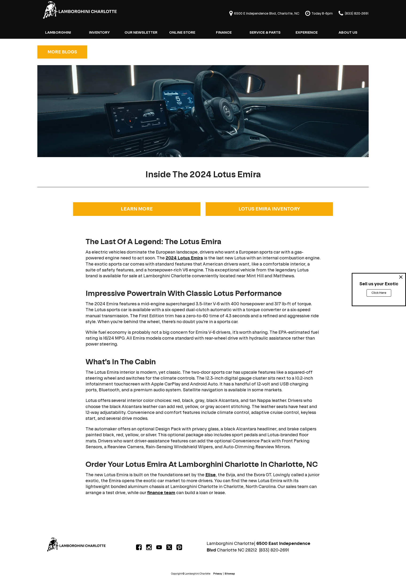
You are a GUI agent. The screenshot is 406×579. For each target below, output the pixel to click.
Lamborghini (58, 32)
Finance (224, 32)
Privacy (217, 573)
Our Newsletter (141, 32)
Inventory (99, 32)
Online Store (182, 32)
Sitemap (230, 573)
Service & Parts (265, 32)
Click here (378, 292)
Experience (307, 32)
